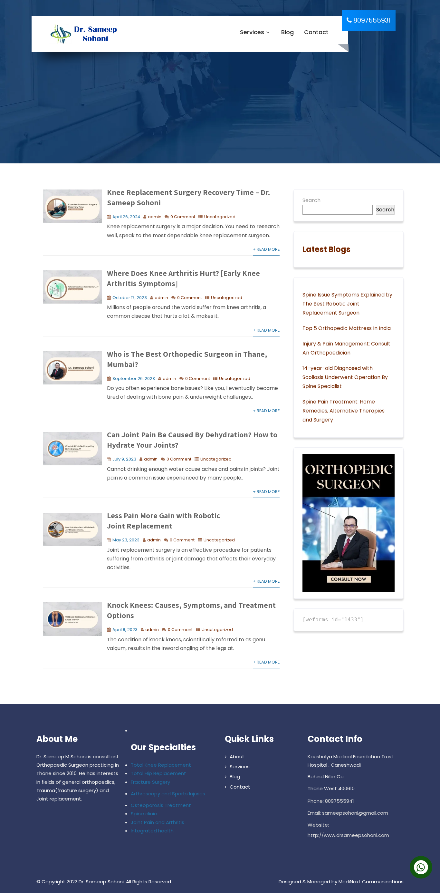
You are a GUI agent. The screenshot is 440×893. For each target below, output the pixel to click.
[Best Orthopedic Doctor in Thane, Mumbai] (82, 34)
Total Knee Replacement (161, 765)
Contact (316, 32)
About (237, 756)
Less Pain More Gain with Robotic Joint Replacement (163, 520)
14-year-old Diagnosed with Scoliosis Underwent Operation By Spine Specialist (345, 377)
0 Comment (182, 216)
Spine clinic (144, 813)
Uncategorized (219, 216)
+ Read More (266, 249)
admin (154, 216)
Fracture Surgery (150, 782)
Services (252, 32)
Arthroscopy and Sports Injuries (168, 793)
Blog (287, 32)
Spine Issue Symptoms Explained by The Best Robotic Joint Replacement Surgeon (347, 303)
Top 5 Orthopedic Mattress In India (346, 328)
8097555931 (371, 20)
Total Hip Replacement (158, 773)
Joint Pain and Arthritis (157, 822)
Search (311, 200)
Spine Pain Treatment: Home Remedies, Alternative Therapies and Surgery (343, 410)
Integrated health (152, 830)
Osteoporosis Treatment (161, 805)
